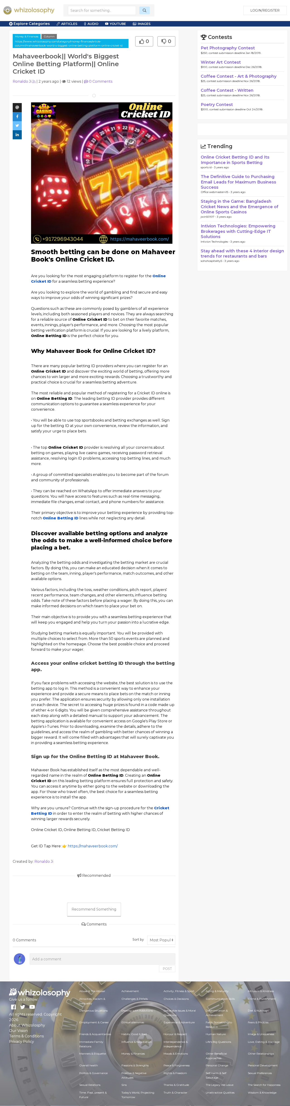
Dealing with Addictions (137, 1010)
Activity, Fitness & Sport (179, 991)
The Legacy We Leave (219, 1085)
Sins (124, 1085)
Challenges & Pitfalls (134, 998)
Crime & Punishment (262, 998)
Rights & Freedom (175, 1073)
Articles (69, 24)
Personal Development (263, 1065)
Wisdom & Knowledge (262, 1092)
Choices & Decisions (176, 998)
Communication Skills (220, 998)
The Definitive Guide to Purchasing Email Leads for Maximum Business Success (238, 182)
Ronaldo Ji (22, 81)
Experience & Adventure (179, 1022)
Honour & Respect (175, 1034)
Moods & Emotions (176, 1053)
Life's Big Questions (218, 1041)
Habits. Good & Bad (134, 1034)
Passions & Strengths (135, 1065)
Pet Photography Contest (228, 48)
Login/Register (265, 10)
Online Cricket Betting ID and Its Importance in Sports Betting (235, 160)
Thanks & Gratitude (176, 1085)
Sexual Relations (89, 1085)
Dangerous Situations (93, 1010)
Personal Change (217, 1065)
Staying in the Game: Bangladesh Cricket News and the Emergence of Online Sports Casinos (239, 206)
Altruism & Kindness (261, 991)
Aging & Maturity (217, 991)
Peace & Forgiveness (177, 1065)
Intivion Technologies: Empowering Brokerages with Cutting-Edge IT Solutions (238, 231)
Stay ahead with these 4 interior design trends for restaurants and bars (242, 253)
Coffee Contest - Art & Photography (238, 76)
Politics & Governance (93, 1073)
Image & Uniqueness (261, 1034)
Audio (92, 24)
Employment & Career (94, 1022)
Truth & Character (175, 1092)
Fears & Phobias (258, 1022)
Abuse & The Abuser (92, 991)
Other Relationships (261, 1053)
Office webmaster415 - (216, 192)
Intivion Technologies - (215, 241)
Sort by (138, 939)
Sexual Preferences (260, 1073)
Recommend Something (94, 909)
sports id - (207, 167)
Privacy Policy (21, 1041)
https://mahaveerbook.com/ (93, 846)
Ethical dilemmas (132, 1022)
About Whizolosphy (27, 1025)
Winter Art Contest (221, 62)
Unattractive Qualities (220, 1092)
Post (167, 969)
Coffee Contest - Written (227, 90)
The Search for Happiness (264, 1085)
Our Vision (18, 1031)
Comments (100, 81)
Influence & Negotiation (136, 1041)
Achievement (130, 991)
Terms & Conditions (26, 1036)
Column (49, 36)
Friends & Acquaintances (95, 1034)
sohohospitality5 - (213, 261)
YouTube (118, 24)
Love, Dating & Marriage (264, 1041)
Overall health (88, 1065)
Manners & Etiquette (92, 1053)
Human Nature (216, 1034)
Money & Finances (26, 36)
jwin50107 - (209, 216)
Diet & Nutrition (258, 1010)
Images (144, 24)
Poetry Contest (217, 104)
